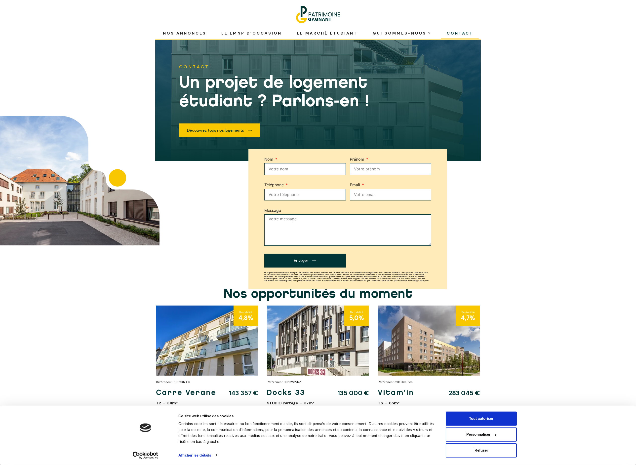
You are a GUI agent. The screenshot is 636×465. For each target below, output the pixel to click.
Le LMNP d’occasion (251, 33)
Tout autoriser (481, 418)
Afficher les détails (194, 455)
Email (355, 185)
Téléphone (274, 185)
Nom (269, 159)
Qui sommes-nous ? (402, 33)
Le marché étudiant (327, 33)
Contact (460, 33)
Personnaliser (478, 434)
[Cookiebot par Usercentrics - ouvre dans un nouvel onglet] (145, 455)
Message (272, 210)
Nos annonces (184, 33)
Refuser (481, 450)
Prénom (357, 159)
